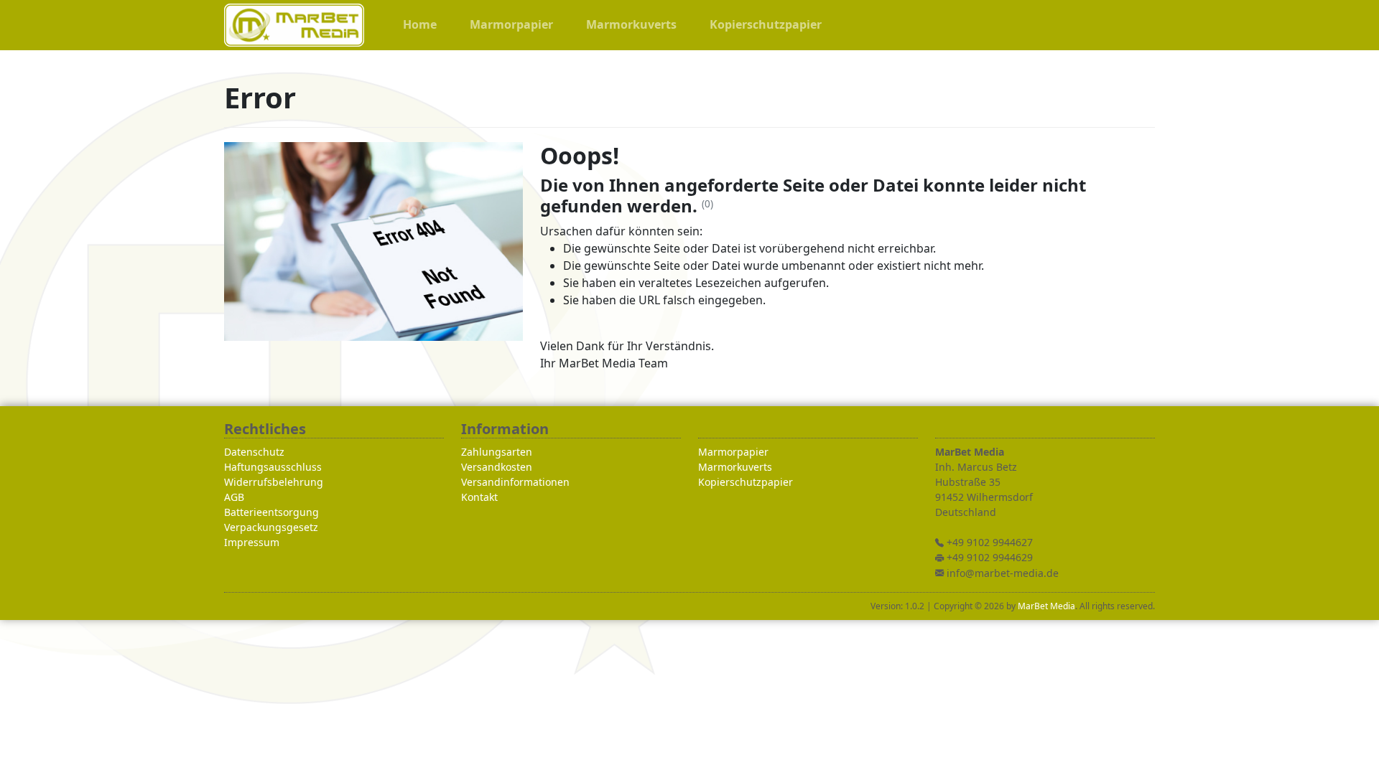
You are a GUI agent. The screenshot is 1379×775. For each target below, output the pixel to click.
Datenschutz (254, 452)
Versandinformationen (515, 482)
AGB (234, 497)
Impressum (251, 542)
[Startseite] (294, 25)
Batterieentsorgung (271, 512)
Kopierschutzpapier (745, 482)
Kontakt (479, 497)
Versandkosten (496, 467)
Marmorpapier (733, 452)
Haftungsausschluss (273, 467)
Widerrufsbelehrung (273, 482)
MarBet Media (1046, 606)
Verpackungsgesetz (271, 527)
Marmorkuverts (735, 467)
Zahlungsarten (496, 452)
